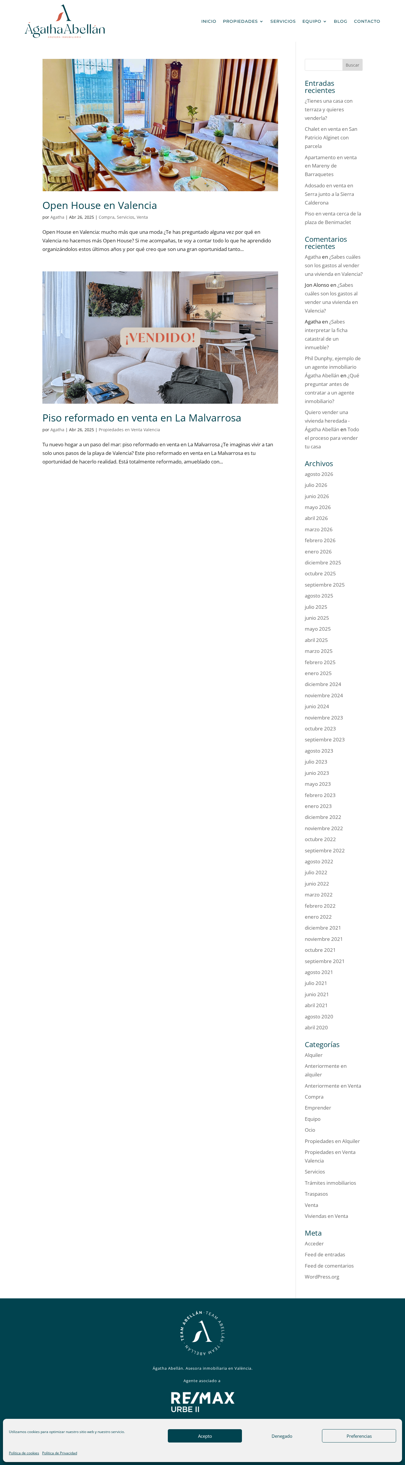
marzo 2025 (319, 651)
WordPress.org (322, 1276)
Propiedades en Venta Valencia (129, 429)
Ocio (310, 1129)
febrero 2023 (320, 795)
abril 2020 (316, 1027)
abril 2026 (316, 518)
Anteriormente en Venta (333, 1085)
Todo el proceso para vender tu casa (332, 438)
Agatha (57, 217)
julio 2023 (316, 761)
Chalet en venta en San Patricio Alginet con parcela (331, 137)
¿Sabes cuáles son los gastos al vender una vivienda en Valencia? (334, 265)
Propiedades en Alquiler (332, 1141)
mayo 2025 (318, 628)
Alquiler (314, 1055)
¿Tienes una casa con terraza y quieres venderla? (329, 109)
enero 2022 (318, 916)
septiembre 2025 (325, 584)
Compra (106, 217)
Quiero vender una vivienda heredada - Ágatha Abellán (327, 421)
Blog (340, 21)
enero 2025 (318, 673)
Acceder (314, 1243)
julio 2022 (316, 872)
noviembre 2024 (324, 695)
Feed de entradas (325, 1254)
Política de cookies (24, 1453)
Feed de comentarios (329, 1265)
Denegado (282, 1436)
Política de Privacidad (59, 1453)
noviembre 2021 (324, 939)
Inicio (208, 21)
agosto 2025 (319, 595)
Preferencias (359, 1436)
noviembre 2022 (324, 828)
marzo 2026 (319, 529)
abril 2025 (316, 640)
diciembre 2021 (323, 927)
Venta (142, 217)
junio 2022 (317, 883)
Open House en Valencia (99, 205)
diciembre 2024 (323, 684)
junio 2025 (317, 617)
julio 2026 (316, 485)
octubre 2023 (320, 728)
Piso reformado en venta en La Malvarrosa (141, 417)
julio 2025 (316, 606)
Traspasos (316, 1193)
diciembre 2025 (323, 562)
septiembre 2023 (325, 739)
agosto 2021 (319, 972)
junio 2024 (317, 706)
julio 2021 (316, 983)
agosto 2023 (319, 750)
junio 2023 (317, 772)
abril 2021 (316, 1005)
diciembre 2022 (323, 817)
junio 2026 (317, 496)
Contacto (367, 21)
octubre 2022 (320, 839)
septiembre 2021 (325, 961)
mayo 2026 (318, 507)
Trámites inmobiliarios (330, 1182)
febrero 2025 (320, 662)
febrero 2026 (320, 540)
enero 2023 (318, 806)
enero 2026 (318, 551)
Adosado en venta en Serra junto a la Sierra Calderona (329, 194)
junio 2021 (317, 994)
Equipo (311, 21)
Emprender (318, 1107)
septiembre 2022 (325, 850)
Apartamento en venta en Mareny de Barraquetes (331, 166)
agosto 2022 (319, 861)
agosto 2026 (319, 474)
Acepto (205, 1436)
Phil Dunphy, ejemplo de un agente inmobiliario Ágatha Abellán (333, 367)
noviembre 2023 (324, 717)
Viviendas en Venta (326, 1216)
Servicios (283, 21)
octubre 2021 (320, 949)
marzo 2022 (319, 894)
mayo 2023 (318, 783)
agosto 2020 (319, 1016)
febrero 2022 (320, 905)
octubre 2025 (320, 573)
